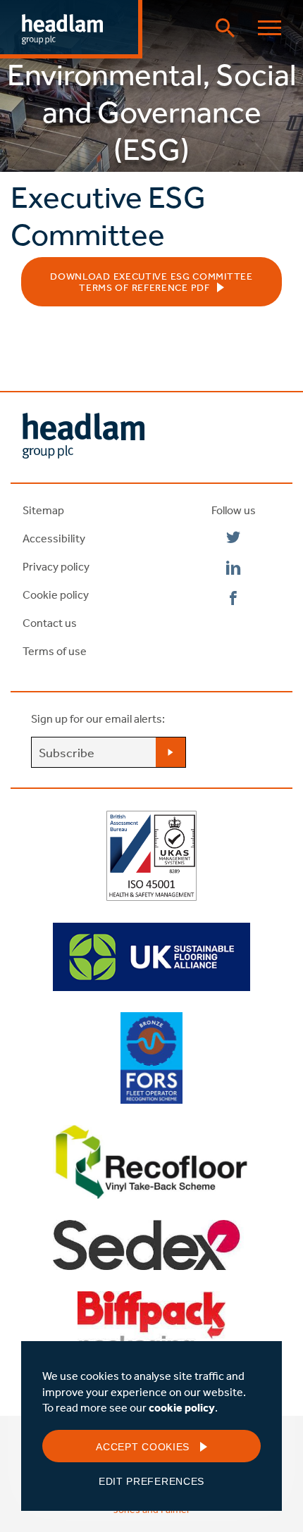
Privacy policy (56, 566)
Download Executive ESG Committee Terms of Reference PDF (151, 282)
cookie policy (182, 1407)
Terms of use (55, 651)
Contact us (50, 623)
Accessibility (54, 538)
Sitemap (43, 510)
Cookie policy (56, 594)
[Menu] (269, 27)
